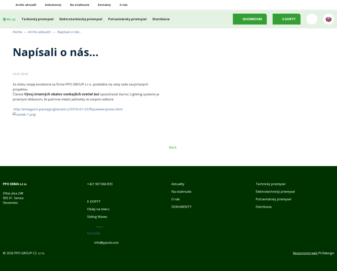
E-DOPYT (289, 19)
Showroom (252, 19)
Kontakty (104, 5)
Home (17, 32)
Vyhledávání (311, 19)
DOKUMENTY (181, 207)
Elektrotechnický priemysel (80, 19)
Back (172, 147)
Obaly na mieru (98, 209)
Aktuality (177, 184)
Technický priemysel (37, 19)
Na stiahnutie (79, 5)
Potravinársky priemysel (127, 19)
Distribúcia (161, 19)
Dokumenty (53, 5)
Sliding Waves (97, 217)
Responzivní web (305, 253)
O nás (124, 5)
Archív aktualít (26, 5)
